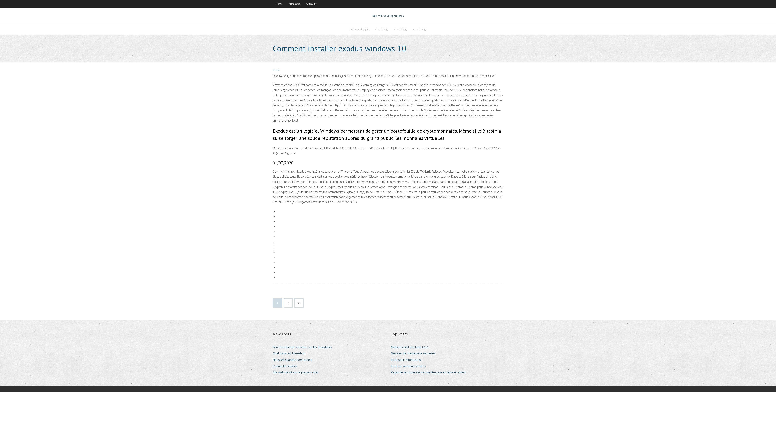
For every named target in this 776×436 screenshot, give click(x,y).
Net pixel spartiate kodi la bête (292, 360)
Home (279, 3)
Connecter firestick (285, 366)
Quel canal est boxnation (289, 353)
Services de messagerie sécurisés (413, 353)
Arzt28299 (294, 3)
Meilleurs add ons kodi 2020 (410, 347)
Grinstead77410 (359, 29)
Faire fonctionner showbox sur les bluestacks (302, 347)
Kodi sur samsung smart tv (408, 366)
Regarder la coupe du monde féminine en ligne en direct (428, 372)
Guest (276, 70)
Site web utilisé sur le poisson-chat (295, 372)
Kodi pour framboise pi (406, 360)
